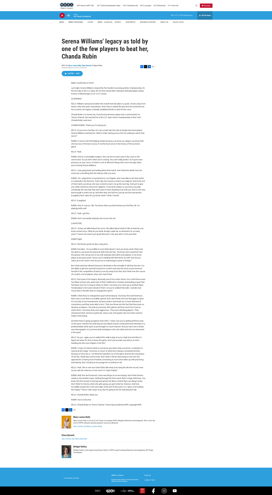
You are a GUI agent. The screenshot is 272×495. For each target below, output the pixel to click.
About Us (164, 22)
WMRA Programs (76, 22)
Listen (90, 22)
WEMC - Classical (105, 22)
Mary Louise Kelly (74, 65)
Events (118, 22)
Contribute (130, 22)
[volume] (68, 15)
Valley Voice (178, 22)
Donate (207, 5)
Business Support (148, 22)
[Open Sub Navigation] (66, 22)
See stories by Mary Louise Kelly (87, 426)
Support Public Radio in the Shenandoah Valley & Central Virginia (124, 480)
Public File (147, 475)
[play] (62, 15)
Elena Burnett (86, 65)
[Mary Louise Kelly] (66, 422)
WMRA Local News (117, 475)
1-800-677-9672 (149, 480)
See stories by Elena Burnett (74, 438)
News (62, 22)
